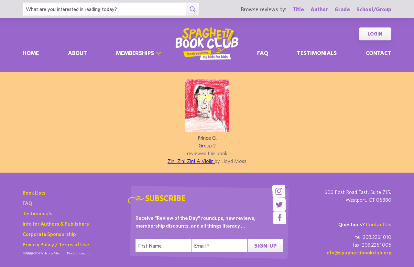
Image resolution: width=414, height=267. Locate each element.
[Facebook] (279, 217)
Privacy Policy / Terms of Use (56, 244)
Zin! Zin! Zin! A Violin (191, 161)
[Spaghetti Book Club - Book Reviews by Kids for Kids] (207, 43)
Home (31, 52)
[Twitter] (279, 204)
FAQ (27, 203)
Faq (262, 52)
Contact (378, 52)
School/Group (373, 9)
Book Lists (34, 193)
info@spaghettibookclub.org (358, 252)
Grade (342, 9)
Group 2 (207, 145)
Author (319, 9)
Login (375, 34)
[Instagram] (278, 191)
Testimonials (317, 52)
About (77, 52)
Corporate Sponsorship (49, 234)
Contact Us (378, 224)
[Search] (192, 9)
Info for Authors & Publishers (56, 224)
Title (298, 9)
